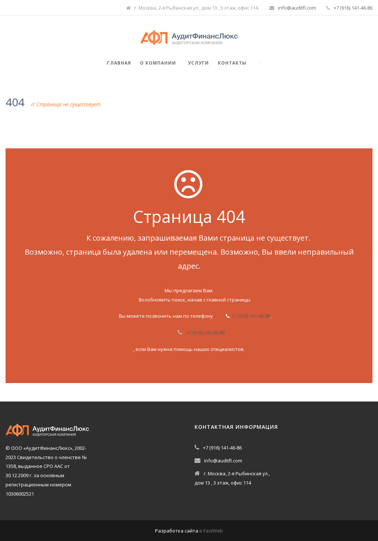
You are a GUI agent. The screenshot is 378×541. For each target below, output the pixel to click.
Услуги (198, 63)
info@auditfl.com (297, 7)
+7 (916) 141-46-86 (353, 7)
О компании (158, 63)
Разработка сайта (176, 530)
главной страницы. (229, 299)
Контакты (232, 63)
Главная (119, 63)
